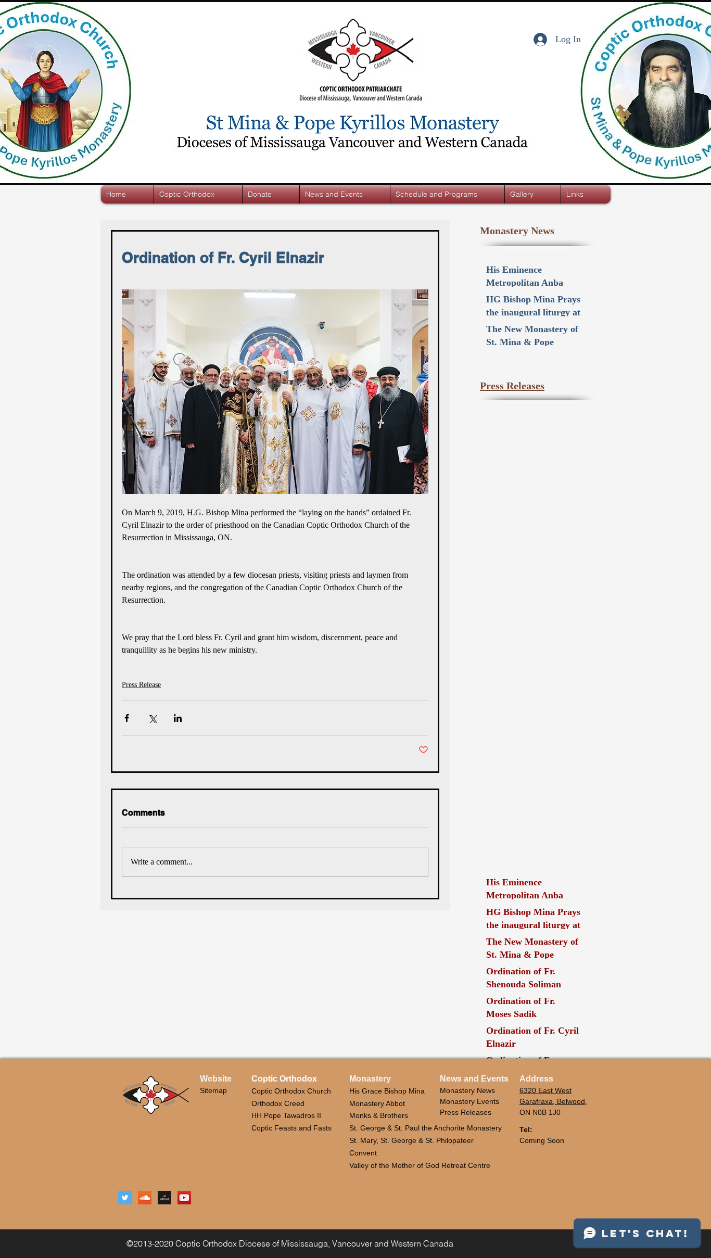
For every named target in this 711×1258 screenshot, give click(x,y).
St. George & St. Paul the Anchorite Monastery (425, 1128)
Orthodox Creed (277, 1103)
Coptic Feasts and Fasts (291, 1128)
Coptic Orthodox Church (291, 1091)
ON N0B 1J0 (540, 1112)
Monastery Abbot (377, 1103)
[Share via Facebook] (127, 718)
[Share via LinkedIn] (178, 718)
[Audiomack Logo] (164, 1197)
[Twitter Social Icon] (125, 1197)
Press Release (141, 685)
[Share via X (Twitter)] (152, 718)
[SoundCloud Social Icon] (144, 1197)
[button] (198, 194)
